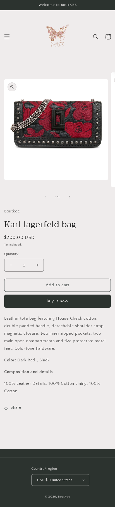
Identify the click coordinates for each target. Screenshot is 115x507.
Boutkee (64, 496)
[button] (7, 37)
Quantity (11, 254)
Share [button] (16, 407)
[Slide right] (70, 197)
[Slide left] (45, 197)
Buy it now (57, 301)
